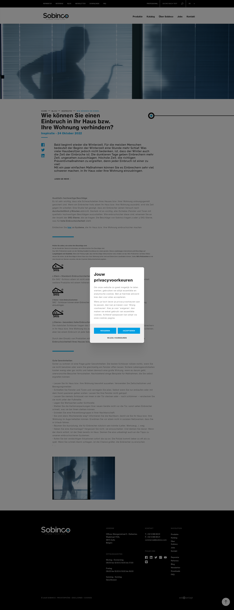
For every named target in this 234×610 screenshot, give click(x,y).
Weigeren (105, 331)
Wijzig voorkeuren (117, 338)
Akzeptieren (129, 331)
